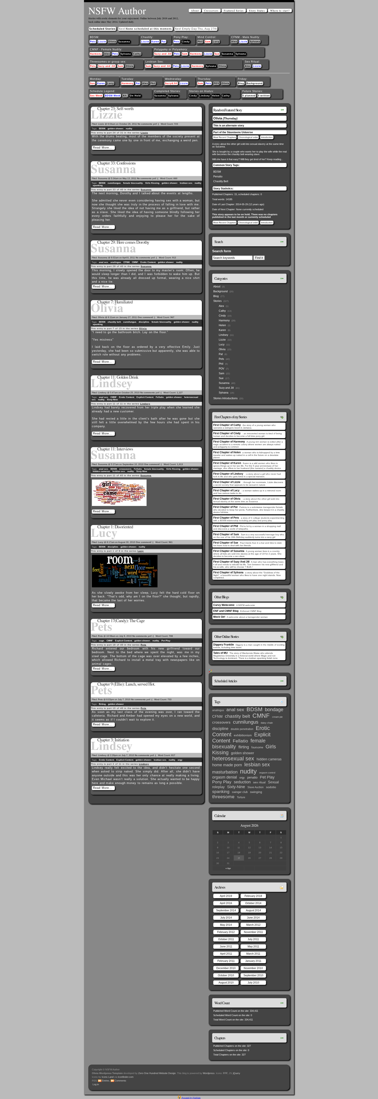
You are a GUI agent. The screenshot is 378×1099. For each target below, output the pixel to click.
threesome (223, 796)
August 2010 (226, 982)
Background (254, 83)
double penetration (242, 729)
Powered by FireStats (191, 1098)
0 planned (249, 95)
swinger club (240, 792)
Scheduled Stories (102, 28)
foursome (257, 747)
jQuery (236, 1073)
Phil (200, 41)
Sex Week (96, 95)
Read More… (102, 147)
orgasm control (267, 772)
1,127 (180, 392)
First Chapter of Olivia (226, 498)
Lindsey (204, 95)
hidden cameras (101, 471)
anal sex (103, 262)
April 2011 (226, 953)
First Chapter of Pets (226, 517)
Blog (241, 83)
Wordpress (209, 1073)
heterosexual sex (233, 758)
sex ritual (259, 782)
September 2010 (253, 975)
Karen (155, 41)
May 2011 (253, 946)
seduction (242, 782)
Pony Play (221, 782)
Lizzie (102, 41)
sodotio (271, 787)
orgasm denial (224, 777)
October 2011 (226, 939)
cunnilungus (114, 183)
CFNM (126, 262)
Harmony (96, 53)
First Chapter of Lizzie (226, 482)
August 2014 (253, 910)
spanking (98, 185)
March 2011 (253, 953)
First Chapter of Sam (226, 534)
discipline (144, 322)
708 (171, 636)
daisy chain (267, 722)
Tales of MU (220, 652)
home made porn (227, 765)
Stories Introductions (225, 398)
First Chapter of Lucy (226, 490)
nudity (129, 128)
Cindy (186, 41)
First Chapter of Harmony (229, 441)
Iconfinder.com (125, 1077)
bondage (274, 709)
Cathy (137, 53)
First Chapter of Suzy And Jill (231, 561)
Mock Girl (219, 616)
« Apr (228, 868)
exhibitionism (243, 735)
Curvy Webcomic (224, 605)
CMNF (135, 262)
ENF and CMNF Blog (225, 610)
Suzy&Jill (171, 83)
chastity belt (114, 322)
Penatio (217, 176)
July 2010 (253, 982)
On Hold (135, 95)
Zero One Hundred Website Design (157, 1073)
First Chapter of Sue (225, 542)
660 (175, 178)
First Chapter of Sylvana (228, 572)
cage (101, 640)
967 (172, 317)
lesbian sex (186, 183)
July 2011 (253, 939)
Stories (217, 301)
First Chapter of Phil (225, 526)
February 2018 (253, 896)
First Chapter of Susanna (228, 551)
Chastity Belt (220, 181)
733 (170, 699)
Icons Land (108, 1077)
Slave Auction (255, 787)
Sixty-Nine (112, 399)
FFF (225, 1073)
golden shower (115, 128)
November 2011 (253, 932)
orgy (180, 760)
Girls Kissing (152, 183)
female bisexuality (133, 183)
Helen (216, 95)
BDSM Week (113, 95)
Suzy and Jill (163, 53)
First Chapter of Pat (225, 507)
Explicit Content (144, 397)
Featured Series (234, 10)
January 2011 (253, 960)
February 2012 (226, 932)
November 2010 (253, 968)
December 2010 (226, 968)
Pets (93, 41)
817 (173, 755)
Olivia (112, 41)
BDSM (102, 128)
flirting (102, 704)
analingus (115, 262)
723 (176, 124)
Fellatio (160, 397)
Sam (208, 41)
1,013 (180, 464)
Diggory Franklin (223, 644)
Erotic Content (148, 262)
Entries (105, 1080)
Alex (234, 41)
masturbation (225, 772)
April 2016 (226, 903)
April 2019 (226, 896)
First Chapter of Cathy (227, 425)
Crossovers (211, 10)
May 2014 (226, 924)
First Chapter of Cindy (227, 433)
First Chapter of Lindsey (228, 473)
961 (171, 542)
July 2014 (226, 917)
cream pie (277, 717)
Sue (216, 53)
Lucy (216, 41)
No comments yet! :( (148, 124)
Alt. (125, 95)
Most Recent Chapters (224, 137)
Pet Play (165, 640)
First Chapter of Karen (227, 463)
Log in (96, 1084)
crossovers (125, 469)
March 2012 (253, 924)
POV (216, 83)
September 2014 (226, 910)
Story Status (257, 10)
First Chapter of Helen (227, 452)
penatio (252, 777)
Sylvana (255, 41)
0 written (264, 95)
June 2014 (253, 917)
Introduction (267, 137)
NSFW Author (117, 10)
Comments (120, 1080)
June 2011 (226, 946)
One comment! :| (146, 317)
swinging (256, 792)
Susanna (124, 41)
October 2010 (226, 975)
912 (174, 257)
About (195, 10)
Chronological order (248, 137)
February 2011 (226, 960)
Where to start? (280, 10)
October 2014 (253, 903)
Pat (163, 41)
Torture (241, 797)
